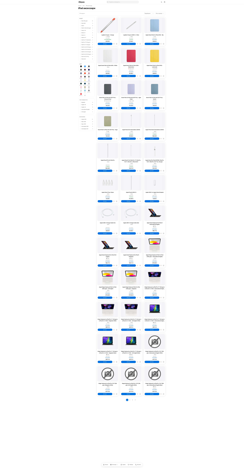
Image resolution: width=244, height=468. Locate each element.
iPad (83, 5)
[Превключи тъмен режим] (161, 2)
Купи (106, 43)
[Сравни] (117, 44)
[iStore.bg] (81, 2)
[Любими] (114, 44)
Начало (79, 5)
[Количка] (164, 2)
